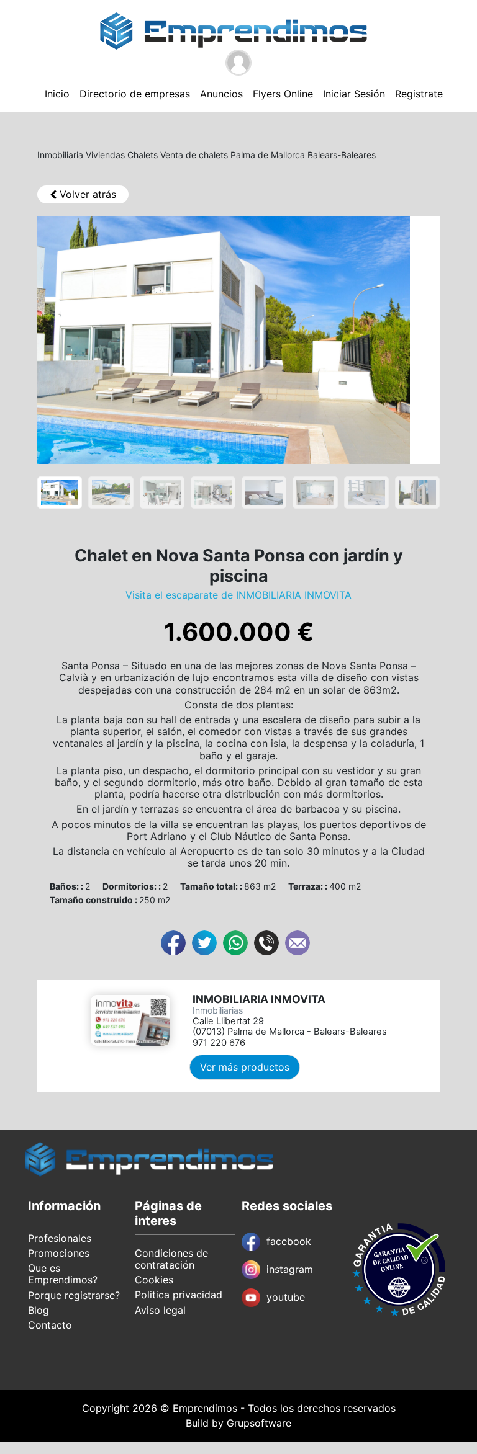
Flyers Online (283, 93)
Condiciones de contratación (171, 1259)
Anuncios (221, 93)
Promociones (58, 1253)
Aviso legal (160, 1310)
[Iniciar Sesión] (238, 63)
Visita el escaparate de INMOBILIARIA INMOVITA (238, 595)
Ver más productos (244, 1067)
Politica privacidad (178, 1294)
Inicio (57, 93)
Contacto (50, 1325)
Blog (38, 1310)
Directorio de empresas (135, 93)
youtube (285, 1297)
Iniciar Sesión (354, 93)
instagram (289, 1269)
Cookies (154, 1279)
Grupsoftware (259, 1423)
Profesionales (59, 1238)
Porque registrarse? (74, 1295)
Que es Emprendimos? (63, 1274)
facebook (288, 1241)
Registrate (419, 93)
